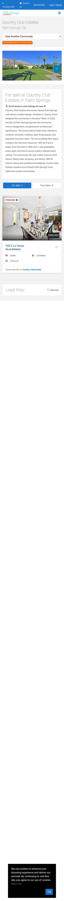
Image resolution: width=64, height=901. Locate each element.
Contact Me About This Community (17, 42)
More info (16, 883)
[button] (57, 69)
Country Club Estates (32, 269)
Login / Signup (55, 5)
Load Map (15, 289)
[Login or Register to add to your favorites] (57, 247)
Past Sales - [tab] (46, 185)
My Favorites (39, 5)
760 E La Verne (14, 245)
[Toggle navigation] (59, 13)
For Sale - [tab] (17, 185)
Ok (49, 892)
